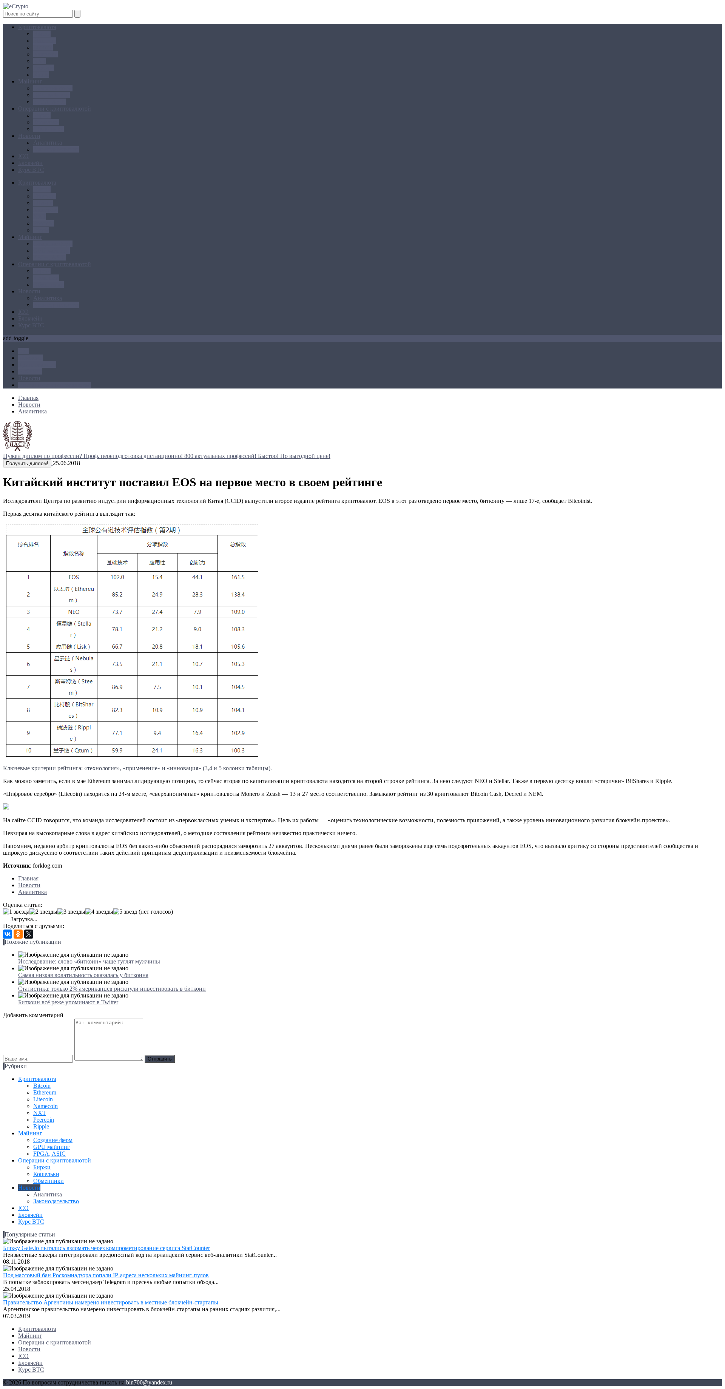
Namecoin (45, 54)
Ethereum (44, 40)
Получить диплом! (27, 463)
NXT (39, 61)
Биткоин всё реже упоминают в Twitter (68, 1002)
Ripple (41, 74)
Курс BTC (31, 169)
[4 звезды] (99, 911)
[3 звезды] (71, 911)
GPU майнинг (51, 95)
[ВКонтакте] (7, 934)
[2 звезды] (43, 911)
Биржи (42, 115)
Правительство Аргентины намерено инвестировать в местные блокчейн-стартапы (110, 1302)
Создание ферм (52, 88)
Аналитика (47, 142)
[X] (28, 934)
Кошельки (46, 122)
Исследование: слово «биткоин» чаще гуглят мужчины (89, 961)
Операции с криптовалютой (54, 108)
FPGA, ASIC (49, 102)
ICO (23, 156)
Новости (29, 136)
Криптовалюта (37, 27)
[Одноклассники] (18, 934)
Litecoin (43, 47)
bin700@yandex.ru (149, 1382)
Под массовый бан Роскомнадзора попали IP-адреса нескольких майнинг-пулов (106, 1275)
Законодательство (56, 149)
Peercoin (43, 68)
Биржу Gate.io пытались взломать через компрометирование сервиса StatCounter (106, 1248)
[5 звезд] (125, 911)
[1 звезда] (16, 911)
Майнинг (30, 81)
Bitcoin (42, 34)
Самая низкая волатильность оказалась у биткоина (83, 975)
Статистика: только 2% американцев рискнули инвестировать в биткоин (112, 988)
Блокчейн (30, 163)
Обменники (48, 129)
